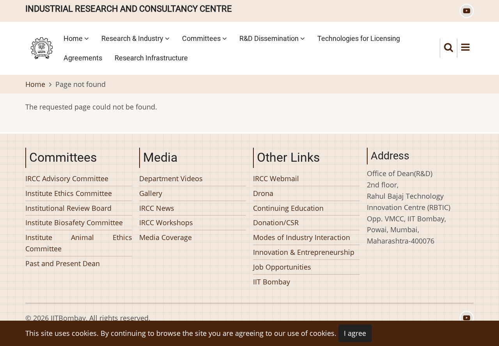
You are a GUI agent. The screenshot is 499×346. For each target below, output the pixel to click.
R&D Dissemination (269, 38)
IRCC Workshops (166, 222)
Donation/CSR (276, 222)
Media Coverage (165, 237)
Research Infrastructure (151, 58)
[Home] (41, 47)
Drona (263, 193)
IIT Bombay (271, 281)
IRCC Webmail (276, 178)
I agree (355, 333)
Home (74, 38)
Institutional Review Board (68, 207)
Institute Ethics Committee (68, 193)
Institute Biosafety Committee (74, 222)
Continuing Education (288, 207)
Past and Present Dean (62, 263)
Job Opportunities (282, 266)
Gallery (150, 193)
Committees (202, 38)
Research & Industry (133, 38)
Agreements (83, 58)
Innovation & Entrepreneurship (303, 252)
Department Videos (171, 178)
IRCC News (156, 207)
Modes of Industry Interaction (301, 237)
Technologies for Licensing (358, 38)
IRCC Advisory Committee (66, 178)
